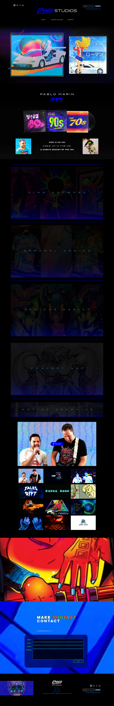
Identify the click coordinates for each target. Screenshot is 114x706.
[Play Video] (31, 475)
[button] (57, 53)
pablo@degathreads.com (44, 631)
